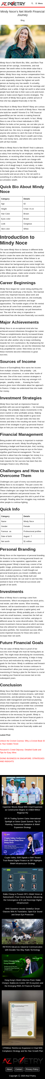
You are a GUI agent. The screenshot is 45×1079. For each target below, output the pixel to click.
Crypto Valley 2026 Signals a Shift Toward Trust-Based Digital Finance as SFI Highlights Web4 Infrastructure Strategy (22, 861)
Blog (22, 20)
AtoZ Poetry (31, 1076)
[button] (32, 3)
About (9, 1069)
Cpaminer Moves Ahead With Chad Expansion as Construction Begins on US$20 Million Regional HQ (22, 810)
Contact (18, 1069)
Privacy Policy (32, 1069)
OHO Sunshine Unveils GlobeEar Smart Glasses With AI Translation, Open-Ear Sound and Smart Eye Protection (22, 912)
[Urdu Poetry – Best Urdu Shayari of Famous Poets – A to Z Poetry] (13, 3)
